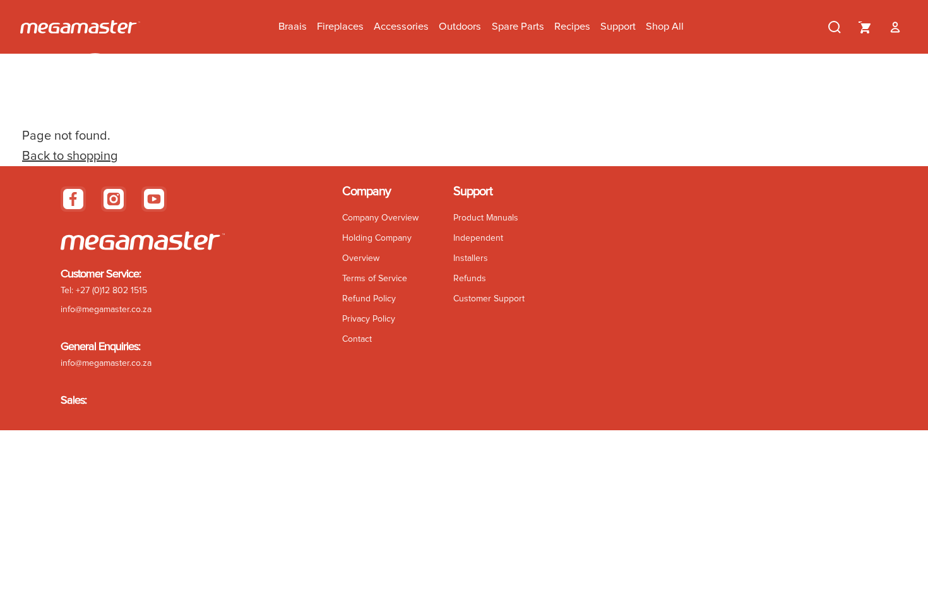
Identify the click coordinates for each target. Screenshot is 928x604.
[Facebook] (73, 199)
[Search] (834, 27)
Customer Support (489, 298)
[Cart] (864, 27)
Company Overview (380, 218)
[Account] (895, 27)
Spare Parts (518, 26)
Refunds (469, 278)
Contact (357, 339)
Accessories (401, 26)
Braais (292, 26)
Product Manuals (485, 218)
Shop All (665, 26)
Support (618, 26)
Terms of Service (374, 278)
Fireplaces (340, 26)
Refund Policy (369, 298)
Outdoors (460, 26)
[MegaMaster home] (80, 27)
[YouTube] (154, 199)
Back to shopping (70, 156)
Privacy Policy (368, 319)
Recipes (572, 26)
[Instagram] (113, 199)
